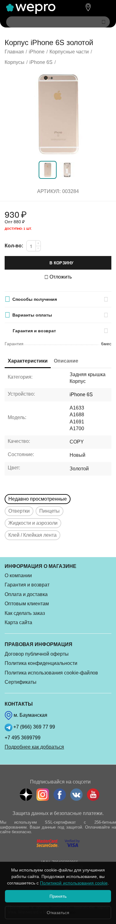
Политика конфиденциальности (41, 663)
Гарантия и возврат (27, 584)
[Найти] (103, 22)
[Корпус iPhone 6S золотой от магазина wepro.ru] (58, 114)
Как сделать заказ (25, 613)
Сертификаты (21, 682)
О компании (18, 575)
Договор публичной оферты (37, 654)
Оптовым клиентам (27, 603)
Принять (58, 896)
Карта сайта (18, 622)
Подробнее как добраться (34, 747)
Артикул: (49, 191)
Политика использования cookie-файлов (51, 672)
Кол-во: (14, 245)
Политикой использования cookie (73, 882)
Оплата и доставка (26, 594)
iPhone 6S (81, 394)
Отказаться (58, 912)
